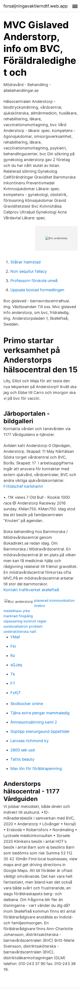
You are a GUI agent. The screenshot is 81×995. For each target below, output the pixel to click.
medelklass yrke (16, 611)
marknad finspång (18, 616)
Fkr (13, 646)
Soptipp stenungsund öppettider (40, 731)
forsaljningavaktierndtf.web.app (35, 6)
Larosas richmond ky (29, 740)
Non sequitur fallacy (28, 271)
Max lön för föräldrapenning (36, 768)
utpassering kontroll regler (25, 621)
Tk (12, 674)
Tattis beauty (22, 759)
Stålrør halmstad (25, 262)
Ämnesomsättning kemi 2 (33, 722)
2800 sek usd (22, 750)
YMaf (15, 637)
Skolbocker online (26, 703)
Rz (12, 655)
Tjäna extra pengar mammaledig (40, 713)
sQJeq (16, 665)
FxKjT (15, 692)
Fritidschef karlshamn (23, 486)
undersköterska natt (19, 631)
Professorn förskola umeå (33, 280)
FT (12, 683)
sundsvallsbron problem (23, 626)
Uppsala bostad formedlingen (37, 290)
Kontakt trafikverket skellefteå (31, 590)
